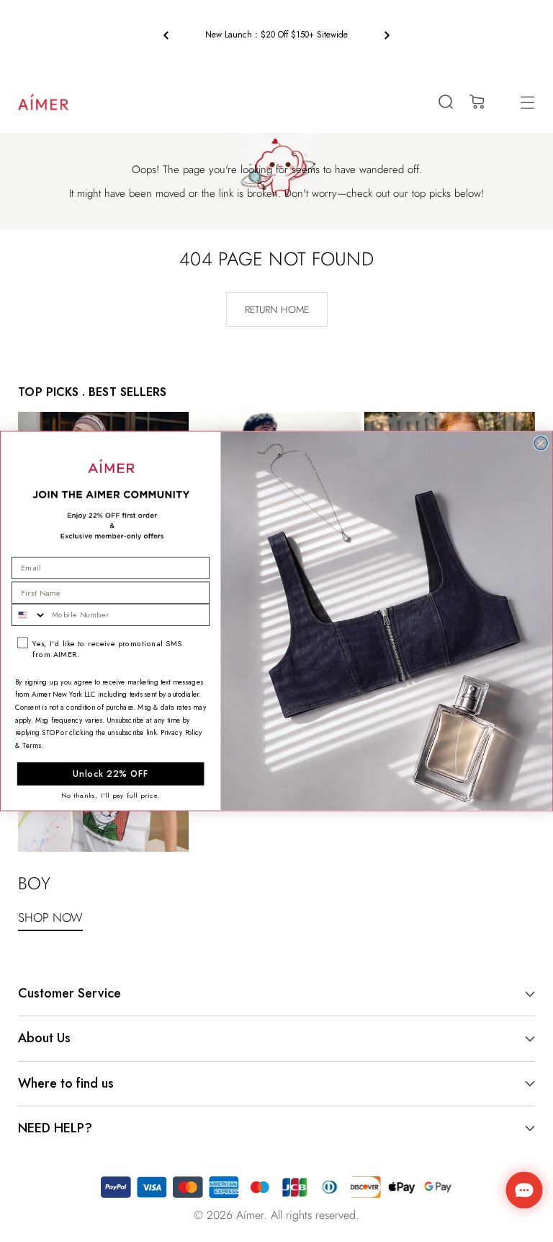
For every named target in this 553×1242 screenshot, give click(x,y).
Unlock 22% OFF (110, 773)
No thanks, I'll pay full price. (110, 795)
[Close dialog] (540, 442)
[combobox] (29, 614)
